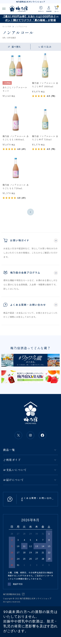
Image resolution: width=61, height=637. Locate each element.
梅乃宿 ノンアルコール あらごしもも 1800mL (16, 138)
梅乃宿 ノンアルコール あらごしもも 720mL (16, 186)
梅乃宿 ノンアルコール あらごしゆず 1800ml (45, 85)
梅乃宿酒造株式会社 (12, 594)
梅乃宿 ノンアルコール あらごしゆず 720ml (45, 138)
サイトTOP (6, 26)
